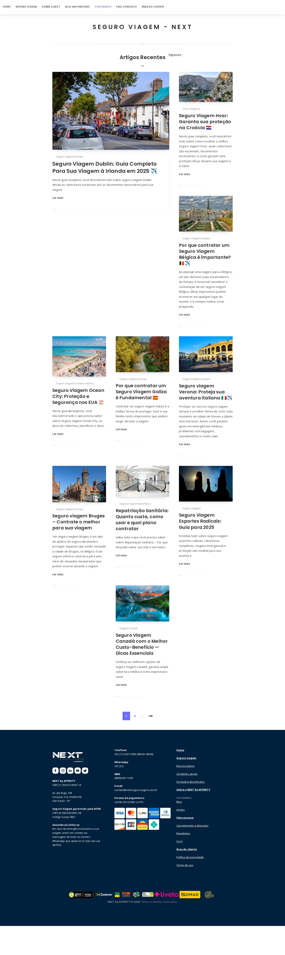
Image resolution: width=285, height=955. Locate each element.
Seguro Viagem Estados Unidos (74, 383)
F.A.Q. (179, 841)
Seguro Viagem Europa (69, 156)
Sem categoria (191, 108)
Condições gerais (186, 774)
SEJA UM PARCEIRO (77, 7)
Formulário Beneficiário (190, 782)
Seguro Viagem (192, 508)
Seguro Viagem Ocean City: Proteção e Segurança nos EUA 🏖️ (78, 396)
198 (150, 716)
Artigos (180, 809)
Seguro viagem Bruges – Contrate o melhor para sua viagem (78, 522)
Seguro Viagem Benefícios (135, 503)
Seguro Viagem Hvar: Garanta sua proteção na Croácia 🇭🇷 (205, 122)
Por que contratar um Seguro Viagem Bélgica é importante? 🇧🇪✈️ (205, 254)
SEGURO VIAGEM (26, 7)
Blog (179, 802)
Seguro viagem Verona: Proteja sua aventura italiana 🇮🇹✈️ (205, 392)
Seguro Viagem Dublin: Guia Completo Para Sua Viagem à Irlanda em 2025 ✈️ (104, 167)
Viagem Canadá (128, 628)
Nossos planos (185, 766)
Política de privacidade (190, 857)
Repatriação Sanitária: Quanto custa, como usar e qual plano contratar (142, 520)
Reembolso (183, 833)
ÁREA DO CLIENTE (153, 7)
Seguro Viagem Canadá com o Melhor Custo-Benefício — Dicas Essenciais (142, 644)
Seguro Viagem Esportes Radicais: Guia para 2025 (200, 521)
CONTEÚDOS (103, 7)
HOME (7, 7)
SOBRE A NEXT (51, 7)
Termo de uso (184, 865)
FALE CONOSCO (126, 7)
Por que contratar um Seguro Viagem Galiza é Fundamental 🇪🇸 (141, 392)
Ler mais (58, 198)
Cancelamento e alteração (192, 825)
